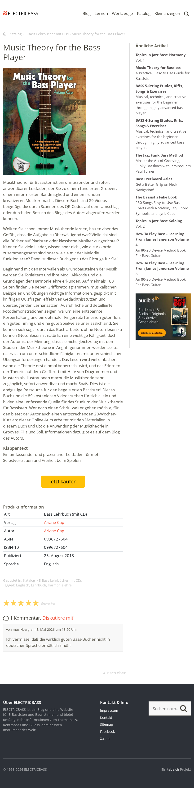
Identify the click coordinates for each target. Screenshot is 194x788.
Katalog (143, 13)
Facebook (107, 731)
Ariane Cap (54, 522)
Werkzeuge (122, 13)
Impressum (109, 710)
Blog (87, 13)
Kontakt (106, 717)
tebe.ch (173, 769)
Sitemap (106, 724)
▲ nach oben (114, 672)
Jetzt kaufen (63, 481)
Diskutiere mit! (58, 617)
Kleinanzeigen (167, 13)
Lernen (101, 13)
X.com (105, 738)
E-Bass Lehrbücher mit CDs (60, 580)
